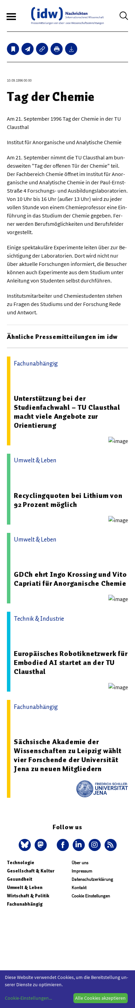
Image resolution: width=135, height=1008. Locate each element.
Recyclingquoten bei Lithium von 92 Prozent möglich (68, 500)
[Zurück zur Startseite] (67, 16)
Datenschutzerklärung (92, 879)
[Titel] (13, 49)
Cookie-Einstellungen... (28, 998)
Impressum (82, 871)
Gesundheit (19, 879)
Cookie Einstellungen (91, 896)
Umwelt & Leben (25, 887)
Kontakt (79, 887)
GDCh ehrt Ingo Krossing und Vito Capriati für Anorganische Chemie (70, 579)
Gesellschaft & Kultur (30, 871)
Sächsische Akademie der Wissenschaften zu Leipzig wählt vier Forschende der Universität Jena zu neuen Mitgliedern (68, 755)
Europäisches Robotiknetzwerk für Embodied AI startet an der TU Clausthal (71, 662)
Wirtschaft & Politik (28, 896)
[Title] (42, 49)
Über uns (80, 863)
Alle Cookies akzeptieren (100, 998)
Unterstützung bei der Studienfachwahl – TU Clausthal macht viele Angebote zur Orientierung (67, 412)
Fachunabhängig (25, 904)
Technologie (20, 862)
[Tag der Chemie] (27, 49)
